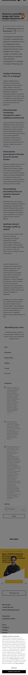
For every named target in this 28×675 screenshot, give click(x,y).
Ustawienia (14, 667)
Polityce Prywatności (14, 658)
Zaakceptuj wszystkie (14, 671)
